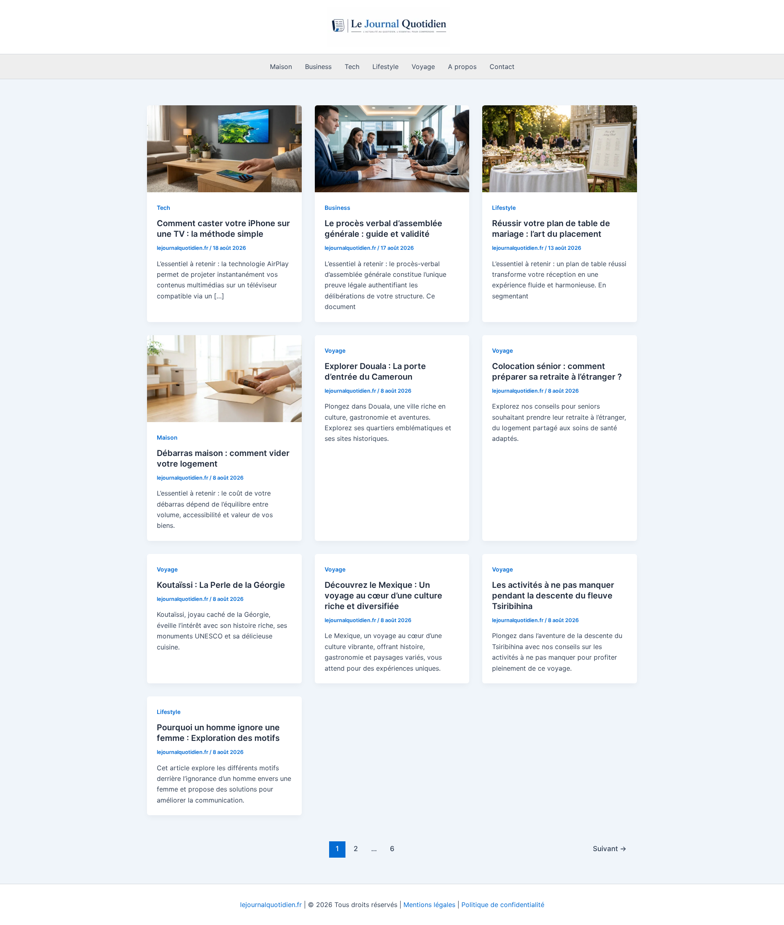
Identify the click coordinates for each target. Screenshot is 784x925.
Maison (281, 66)
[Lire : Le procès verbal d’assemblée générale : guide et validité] (392, 148)
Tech (352, 66)
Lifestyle (385, 66)
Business (318, 66)
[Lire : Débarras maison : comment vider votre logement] (224, 378)
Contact (502, 66)
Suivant (609, 848)
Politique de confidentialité (502, 905)
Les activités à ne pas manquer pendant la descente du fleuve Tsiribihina (553, 595)
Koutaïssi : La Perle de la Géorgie (221, 585)
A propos (462, 66)
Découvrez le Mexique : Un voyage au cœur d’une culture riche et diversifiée (383, 595)
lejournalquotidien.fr (271, 905)
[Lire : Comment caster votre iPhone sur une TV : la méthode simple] (224, 148)
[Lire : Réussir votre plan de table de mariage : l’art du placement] (559, 148)
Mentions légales (429, 905)
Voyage (423, 66)
